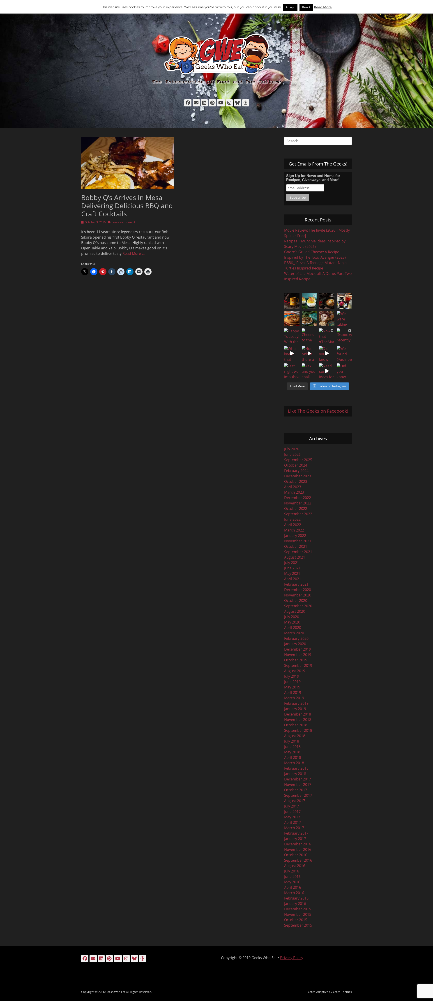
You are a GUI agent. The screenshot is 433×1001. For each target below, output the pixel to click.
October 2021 (295, 546)
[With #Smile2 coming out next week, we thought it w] (291, 301)
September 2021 (298, 551)
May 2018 (292, 752)
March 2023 (294, 492)
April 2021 (292, 578)
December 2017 (297, 779)
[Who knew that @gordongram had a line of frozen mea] (291, 353)
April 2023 (292, 486)
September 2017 (298, 795)
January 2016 (295, 903)
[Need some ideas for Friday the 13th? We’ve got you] (326, 371)
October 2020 (295, 600)
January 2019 (295, 708)
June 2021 (292, 568)
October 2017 (295, 789)
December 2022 (297, 497)
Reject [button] (306, 7)
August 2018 (294, 735)
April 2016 (292, 887)
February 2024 (296, 470)
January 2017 (295, 838)
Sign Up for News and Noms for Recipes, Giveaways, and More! (313, 178)
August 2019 (294, 670)
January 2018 (295, 773)
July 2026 (291, 448)
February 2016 (296, 898)
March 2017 (294, 827)
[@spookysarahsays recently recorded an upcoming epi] (344, 336)
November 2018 (297, 719)
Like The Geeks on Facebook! (318, 411)
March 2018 (294, 762)
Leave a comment (123, 222)
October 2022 (295, 508)
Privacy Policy (291, 957)
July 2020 (291, 616)
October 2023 (295, 481)
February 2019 (296, 703)
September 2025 (298, 459)
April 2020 (292, 627)
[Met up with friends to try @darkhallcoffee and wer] (344, 301)
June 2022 (292, 519)
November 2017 (297, 784)
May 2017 (292, 817)
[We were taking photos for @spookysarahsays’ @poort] (344, 318)
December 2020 (297, 589)
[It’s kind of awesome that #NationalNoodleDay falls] (326, 301)
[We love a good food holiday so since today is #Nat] (309, 301)
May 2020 (292, 622)
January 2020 (295, 643)
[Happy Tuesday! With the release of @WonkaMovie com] (291, 336)
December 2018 (297, 714)
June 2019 (292, 681)
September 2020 (298, 605)
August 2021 (294, 557)
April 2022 (292, 524)
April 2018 (292, 757)
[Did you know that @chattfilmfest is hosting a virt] (344, 371)
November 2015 (297, 914)
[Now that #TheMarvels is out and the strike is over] (326, 336)
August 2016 (294, 865)
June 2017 (292, 811)
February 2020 (296, 638)
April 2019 (292, 692)
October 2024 (295, 465)
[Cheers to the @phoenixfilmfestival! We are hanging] (309, 336)
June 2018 (292, 746)
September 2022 (298, 513)
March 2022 (294, 530)
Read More (323, 7)
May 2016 (292, 881)
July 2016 (291, 871)
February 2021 (296, 584)
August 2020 (294, 611)
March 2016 (294, 892)
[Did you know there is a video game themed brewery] (326, 353)
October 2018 (295, 725)
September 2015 (298, 925)
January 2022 (295, 535)
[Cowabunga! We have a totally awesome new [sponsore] (291, 318)
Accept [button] (290, 7)
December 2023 (297, 476)
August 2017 (294, 800)
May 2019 (292, 687)
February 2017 (296, 833)
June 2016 (292, 876)
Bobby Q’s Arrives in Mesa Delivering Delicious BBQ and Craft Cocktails (127, 205)
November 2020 (297, 595)
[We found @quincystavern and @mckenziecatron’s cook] (344, 353)
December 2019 (297, 649)
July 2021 (291, 562)
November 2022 (297, 503)
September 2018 (298, 730)
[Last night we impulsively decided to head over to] (291, 371)
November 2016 (297, 849)
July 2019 (291, 676)
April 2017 (292, 822)
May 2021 (292, 573)
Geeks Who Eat (115, 992)
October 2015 (295, 919)
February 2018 (296, 768)
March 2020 (294, 633)
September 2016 (298, 860)
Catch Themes (342, 992)
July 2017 (291, 806)
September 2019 (298, 665)
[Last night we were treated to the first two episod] (326, 318)
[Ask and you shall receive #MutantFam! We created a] (309, 371)
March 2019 (294, 697)
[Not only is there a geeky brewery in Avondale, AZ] (309, 353)
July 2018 (291, 741)
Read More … (133, 253)
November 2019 (297, 654)
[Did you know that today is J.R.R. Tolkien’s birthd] (309, 318)
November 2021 (297, 540)
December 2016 (297, 844)
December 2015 (297, 909)
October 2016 (295, 854)
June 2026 (292, 454)
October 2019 (295, 660)
